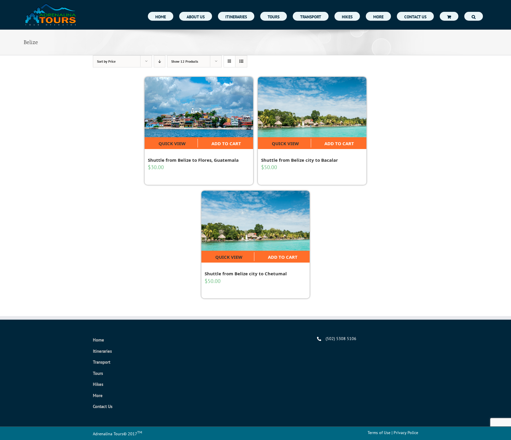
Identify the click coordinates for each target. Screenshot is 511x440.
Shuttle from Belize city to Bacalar (299, 160)
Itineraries (102, 351)
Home (98, 340)
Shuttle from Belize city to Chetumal (246, 273)
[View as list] (241, 61)
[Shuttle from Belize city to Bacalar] (312, 107)
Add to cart (226, 143)
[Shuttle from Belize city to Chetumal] (255, 221)
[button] (473, 16)
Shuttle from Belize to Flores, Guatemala (193, 160)
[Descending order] (159, 61)
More (98, 395)
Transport (101, 362)
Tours (98, 373)
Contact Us (102, 406)
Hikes (98, 384)
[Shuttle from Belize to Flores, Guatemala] (199, 107)
